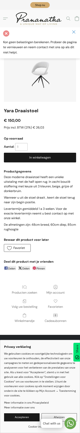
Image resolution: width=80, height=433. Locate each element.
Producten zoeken (24, 293)
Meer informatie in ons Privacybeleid (26, 402)
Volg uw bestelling (24, 307)
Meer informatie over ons (19, 407)
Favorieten (55, 307)
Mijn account (55, 293)
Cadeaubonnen (55, 321)
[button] (40, 5)
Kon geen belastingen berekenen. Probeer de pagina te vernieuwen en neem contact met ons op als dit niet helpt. (40, 47)
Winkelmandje (25, 321)
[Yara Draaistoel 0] (40, 75)
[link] (40, 425)
